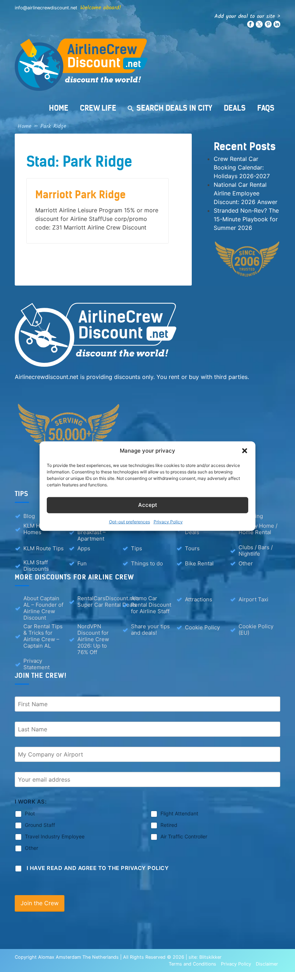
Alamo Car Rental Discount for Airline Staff (151, 605)
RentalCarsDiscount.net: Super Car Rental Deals (108, 601)
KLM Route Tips (43, 548)
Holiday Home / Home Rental (258, 529)
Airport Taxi (253, 599)
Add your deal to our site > (247, 16)
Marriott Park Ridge (80, 194)
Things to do (147, 563)
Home (58, 108)
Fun (82, 563)
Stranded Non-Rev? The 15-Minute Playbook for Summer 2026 (246, 219)
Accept (147, 504)
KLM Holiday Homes (39, 529)
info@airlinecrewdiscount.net (46, 7)
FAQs (265, 108)
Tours (192, 548)
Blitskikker (210, 957)
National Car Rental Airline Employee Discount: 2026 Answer (245, 193)
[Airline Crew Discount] (147, 65)
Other (246, 563)
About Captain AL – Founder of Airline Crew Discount (43, 608)
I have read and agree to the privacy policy (98, 868)
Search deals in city (174, 108)
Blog (29, 516)
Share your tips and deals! (150, 629)
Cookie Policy (202, 627)
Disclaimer (267, 964)
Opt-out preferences (129, 521)
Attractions (198, 599)
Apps (83, 548)
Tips (136, 548)
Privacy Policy (168, 521)
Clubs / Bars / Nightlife (256, 550)
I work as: (30, 801)
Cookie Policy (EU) (256, 629)
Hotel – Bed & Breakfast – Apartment (94, 532)
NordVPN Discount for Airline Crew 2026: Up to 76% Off (93, 639)
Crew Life (98, 108)
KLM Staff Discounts (36, 565)
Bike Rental (199, 563)
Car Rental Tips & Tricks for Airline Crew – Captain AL (43, 636)
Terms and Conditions (192, 964)
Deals (235, 108)
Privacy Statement (36, 664)
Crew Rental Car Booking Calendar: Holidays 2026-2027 (242, 167)
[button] (244, 450)
